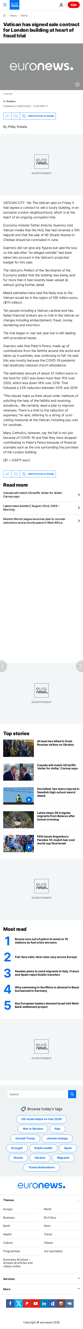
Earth (6, 1226)
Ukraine (40, 1157)
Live (74, 4)
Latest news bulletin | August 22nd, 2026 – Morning (31, 507)
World (24, 15)
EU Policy (50, 1217)
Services (9, 1279)
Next (47, 1226)
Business (9, 1217)
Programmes (11, 1251)
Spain (68, 1148)
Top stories (16, 733)
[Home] (4, 15)
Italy (57, 1129)
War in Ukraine (33, 1129)
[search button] (72, 1094)
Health (7, 1234)
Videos (48, 1242)
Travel (48, 1234)
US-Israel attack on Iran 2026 (41, 1119)
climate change (57, 1138)
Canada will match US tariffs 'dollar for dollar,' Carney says (32, 494)
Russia (18, 1157)
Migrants (63, 1157)
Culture (8, 1242)
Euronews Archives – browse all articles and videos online (18, 1263)
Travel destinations (41, 1167)
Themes (8, 1200)
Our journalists (53, 1251)
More (6, 1289)
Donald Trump (25, 1138)
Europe (7, 1209)
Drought (17, 1148)
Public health (43, 1148)
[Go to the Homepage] (14, 5)
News (13, 15)
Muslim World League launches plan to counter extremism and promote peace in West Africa (34, 520)
